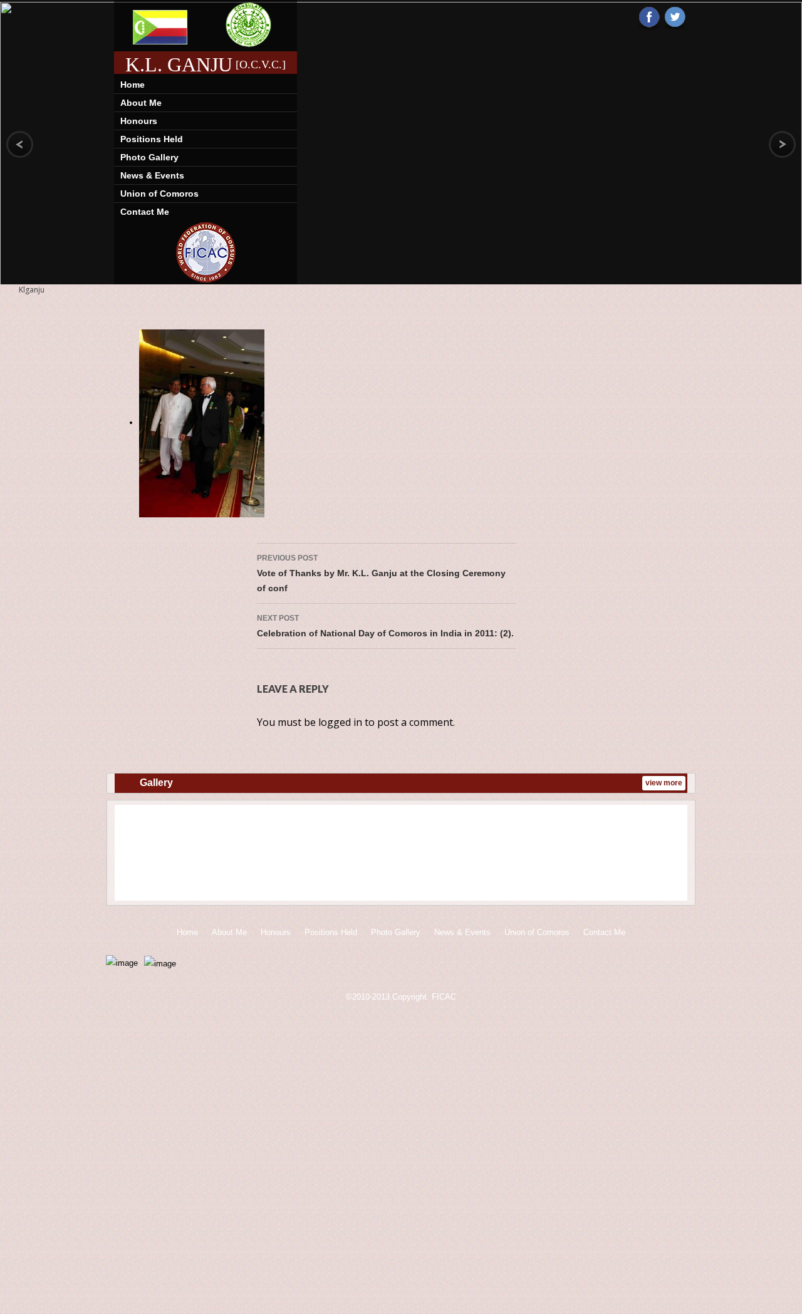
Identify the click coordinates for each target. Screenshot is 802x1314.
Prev (133, 855)
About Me (141, 103)
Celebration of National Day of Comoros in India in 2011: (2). (385, 626)
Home (132, 85)
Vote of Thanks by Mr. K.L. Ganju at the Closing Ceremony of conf (381, 573)
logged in (340, 722)
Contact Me (144, 212)
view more (663, 783)
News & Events (152, 175)
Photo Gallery (149, 157)
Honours (138, 121)
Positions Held (151, 139)
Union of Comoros (159, 194)
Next (669, 855)
